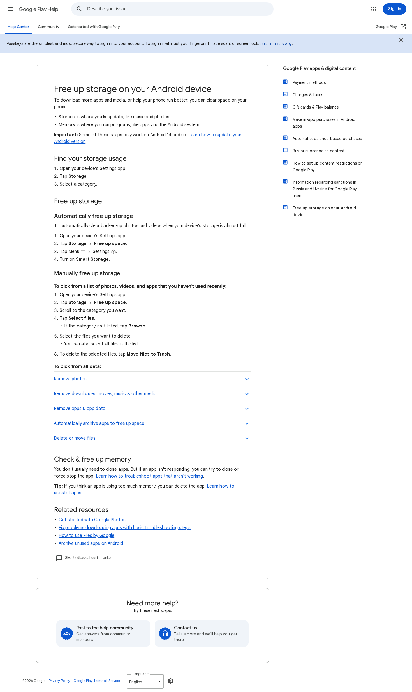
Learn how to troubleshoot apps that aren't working (149, 476)
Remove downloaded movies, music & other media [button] (105, 393)
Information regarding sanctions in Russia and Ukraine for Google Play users (325, 189)
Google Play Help (38, 9)
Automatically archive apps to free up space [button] (99, 423)
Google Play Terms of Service (96, 681)
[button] (10, 9)
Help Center (18, 26)
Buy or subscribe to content (319, 150)
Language (141, 674)
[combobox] (180, 9)
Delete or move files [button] (75, 438)
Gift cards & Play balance (316, 107)
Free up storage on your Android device (324, 211)
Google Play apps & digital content (319, 68)
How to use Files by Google (86, 535)
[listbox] (145, 681)
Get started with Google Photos (92, 520)
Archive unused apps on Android (91, 543)
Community (48, 26)
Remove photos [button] (70, 379)
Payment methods (309, 82)
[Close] (401, 40)
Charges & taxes (308, 94)
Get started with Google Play (94, 26)
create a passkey (276, 43)
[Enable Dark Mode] (170, 681)
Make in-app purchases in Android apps (324, 123)
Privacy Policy (59, 681)
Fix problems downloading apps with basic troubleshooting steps (125, 527)
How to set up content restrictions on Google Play (328, 166)
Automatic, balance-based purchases (327, 138)
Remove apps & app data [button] (79, 408)
